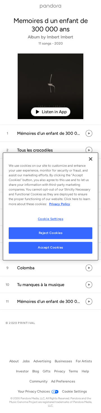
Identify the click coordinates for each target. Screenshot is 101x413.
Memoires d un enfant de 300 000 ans (50, 25)
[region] (50, 206)
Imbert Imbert (60, 37)
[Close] (90, 159)
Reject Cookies (51, 233)
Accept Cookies (50, 248)
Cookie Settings (50, 219)
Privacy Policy (59, 204)
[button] (50, 133)
